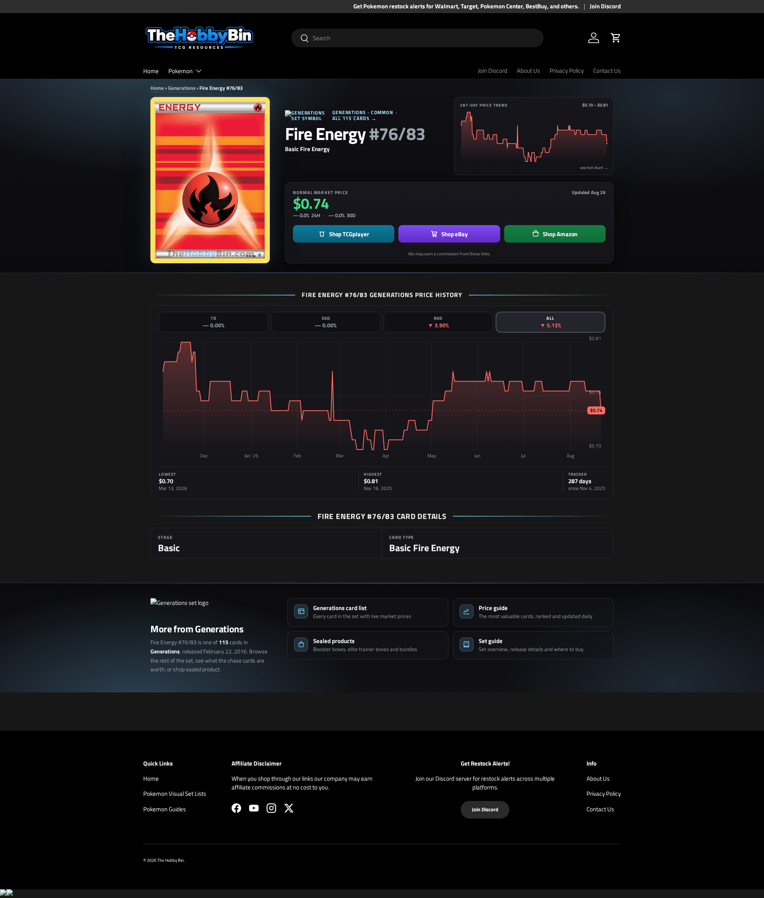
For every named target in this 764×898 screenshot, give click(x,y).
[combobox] (417, 38)
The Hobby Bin (170, 860)
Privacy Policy (567, 70)
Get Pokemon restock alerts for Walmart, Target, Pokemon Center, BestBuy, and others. (466, 6)
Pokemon (180, 71)
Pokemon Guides (164, 809)
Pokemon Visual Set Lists (174, 793)
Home (151, 71)
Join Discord (605, 6)
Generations (181, 88)
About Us (528, 70)
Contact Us (607, 70)
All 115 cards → (354, 118)
